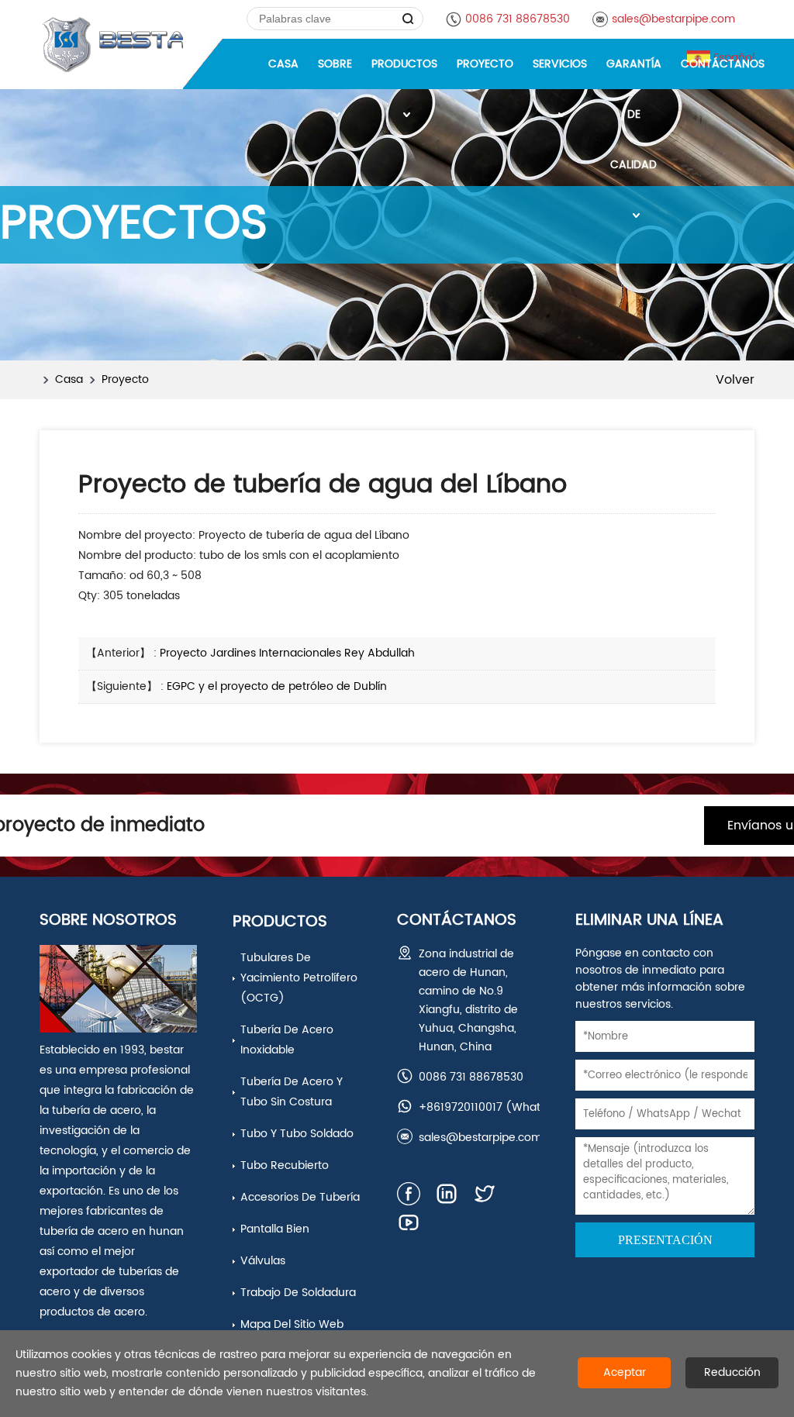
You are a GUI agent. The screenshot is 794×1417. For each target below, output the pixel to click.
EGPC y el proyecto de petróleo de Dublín (277, 686)
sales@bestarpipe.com (673, 19)
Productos (280, 922)
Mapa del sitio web (291, 1324)
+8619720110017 (460, 1107)
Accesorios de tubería (300, 1197)
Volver (735, 380)
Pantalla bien (274, 1229)
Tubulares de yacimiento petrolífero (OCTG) (298, 978)
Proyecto (125, 379)
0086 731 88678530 (517, 19)
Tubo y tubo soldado (297, 1134)
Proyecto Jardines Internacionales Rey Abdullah (287, 653)
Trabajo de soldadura (298, 1293)
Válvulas (262, 1261)
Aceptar (624, 1372)
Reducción (732, 1372)
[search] (408, 19)
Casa (69, 379)
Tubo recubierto (284, 1165)
